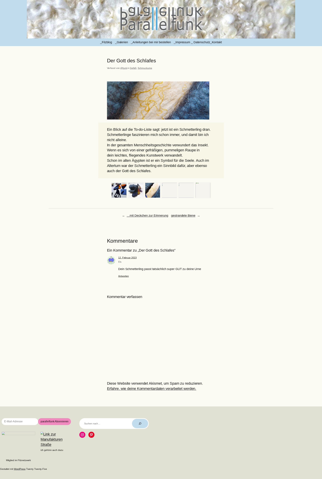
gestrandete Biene (183, 215)
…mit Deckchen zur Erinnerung (147, 215)
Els (119, 261)
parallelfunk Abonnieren (55, 421)
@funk (123, 68)
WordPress (19, 469)
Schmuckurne (145, 68)
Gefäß (133, 68)
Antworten (123, 276)
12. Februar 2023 (127, 257)
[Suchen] (140, 423)
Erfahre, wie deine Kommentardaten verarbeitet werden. (151, 388)
